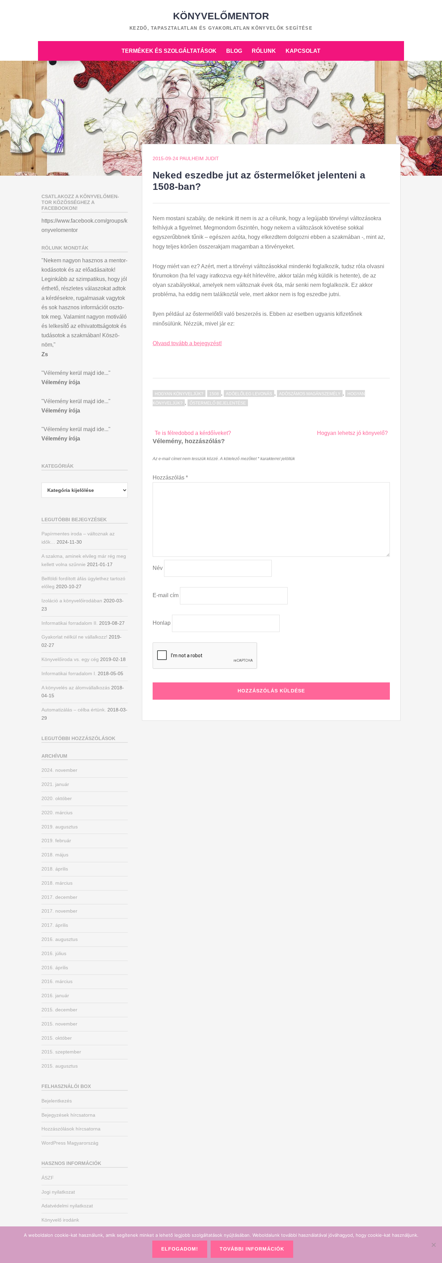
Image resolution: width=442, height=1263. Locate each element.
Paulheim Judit (199, 158)
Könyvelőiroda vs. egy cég (70, 659)
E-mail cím (166, 595)
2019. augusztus (59, 826)
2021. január (55, 784)
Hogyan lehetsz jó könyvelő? (352, 433)
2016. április (54, 967)
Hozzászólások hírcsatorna (70, 1128)
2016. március (57, 981)
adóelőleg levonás (249, 393)
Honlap (162, 623)
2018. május (54, 854)
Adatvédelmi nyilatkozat (67, 1205)
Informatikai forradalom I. (68, 673)
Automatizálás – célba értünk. (73, 709)
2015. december (59, 1009)
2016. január (55, 995)
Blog (234, 51)
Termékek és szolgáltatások (169, 51)
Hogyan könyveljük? (179, 393)
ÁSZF (47, 1178)
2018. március (57, 883)
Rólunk (264, 51)
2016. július (53, 953)
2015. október (56, 1038)
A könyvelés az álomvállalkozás (75, 687)
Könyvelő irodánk (60, 1220)
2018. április (54, 869)
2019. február (56, 840)
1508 (214, 393)
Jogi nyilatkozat (58, 1192)
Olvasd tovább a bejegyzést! (187, 343)
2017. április (54, 925)
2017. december (59, 897)
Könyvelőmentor (221, 16)
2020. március (57, 812)
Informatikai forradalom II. (69, 623)
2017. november (59, 911)
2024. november (59, 770)
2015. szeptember (61, 1052)
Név (158, 568)
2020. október (56, 798)
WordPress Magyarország (69, 1143)
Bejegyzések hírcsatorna (68, 1115)
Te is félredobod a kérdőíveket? (193, 433)
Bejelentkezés (56, 1101)
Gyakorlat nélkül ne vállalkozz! (74, 637)
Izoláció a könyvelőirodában (71, 600)
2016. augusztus (59, 939)
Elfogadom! (179, 1249)
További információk (252, 1249)
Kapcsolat (303, 51)
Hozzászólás (170, 477)
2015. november (59, 1024)
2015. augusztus (59, 1066)
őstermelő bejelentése (218, 403)
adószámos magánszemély (309, 393)
